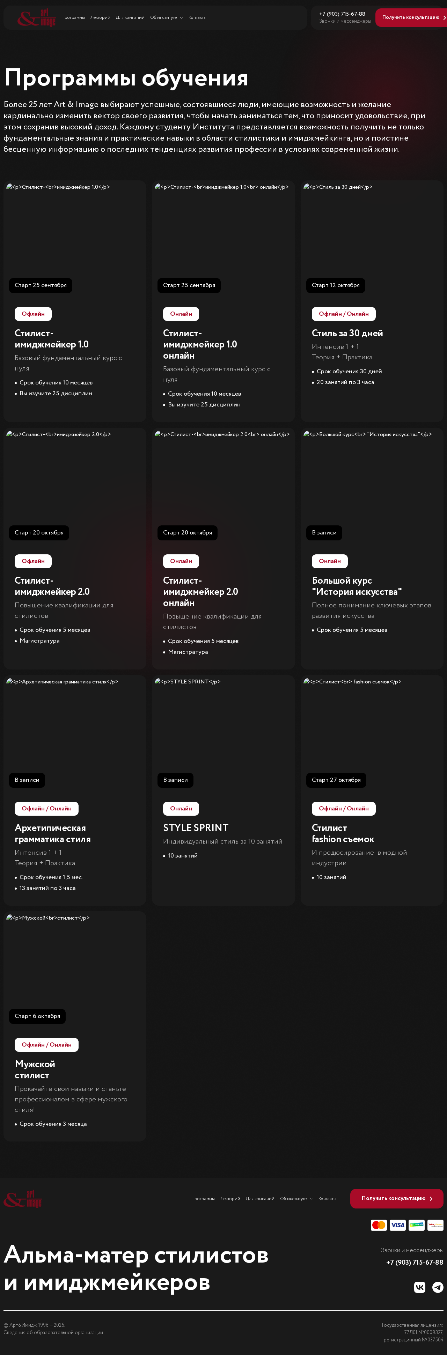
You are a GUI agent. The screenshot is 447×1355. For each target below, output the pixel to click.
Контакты (197, 17)
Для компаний (130, 17)
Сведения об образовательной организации (53, 1332)
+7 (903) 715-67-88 (342, 14)
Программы (73, 17)
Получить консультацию (393, 1199)
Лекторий (100, 17)
